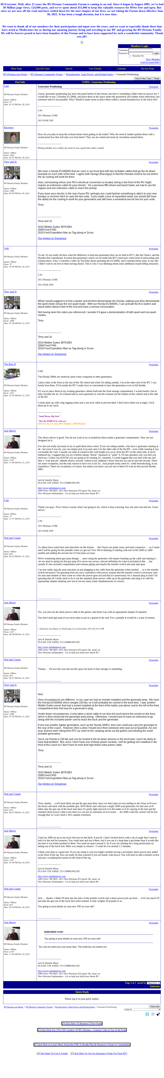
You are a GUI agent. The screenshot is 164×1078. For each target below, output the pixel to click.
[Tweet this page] (147, 1014)
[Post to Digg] (152, 1014)
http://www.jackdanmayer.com (52, 488)
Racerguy (9, 127)
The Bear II (10, 364)
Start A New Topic (143, 78)
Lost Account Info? (150, 62)
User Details (95, 68)
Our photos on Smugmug (52, 238)
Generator (155, 986)
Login (156, 53)
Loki (6, 86)
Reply (157, 78)
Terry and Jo (10, 161)
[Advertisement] (82, 1068)
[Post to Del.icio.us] (158, 1014)
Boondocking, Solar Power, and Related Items (89, 74)
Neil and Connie (12, 538)
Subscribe (155, 1006)
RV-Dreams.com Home (15, 74)
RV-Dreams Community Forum (47, 74)
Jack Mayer (10, 430)
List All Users (43, 68)
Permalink (153, 86)
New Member (153, 59)
